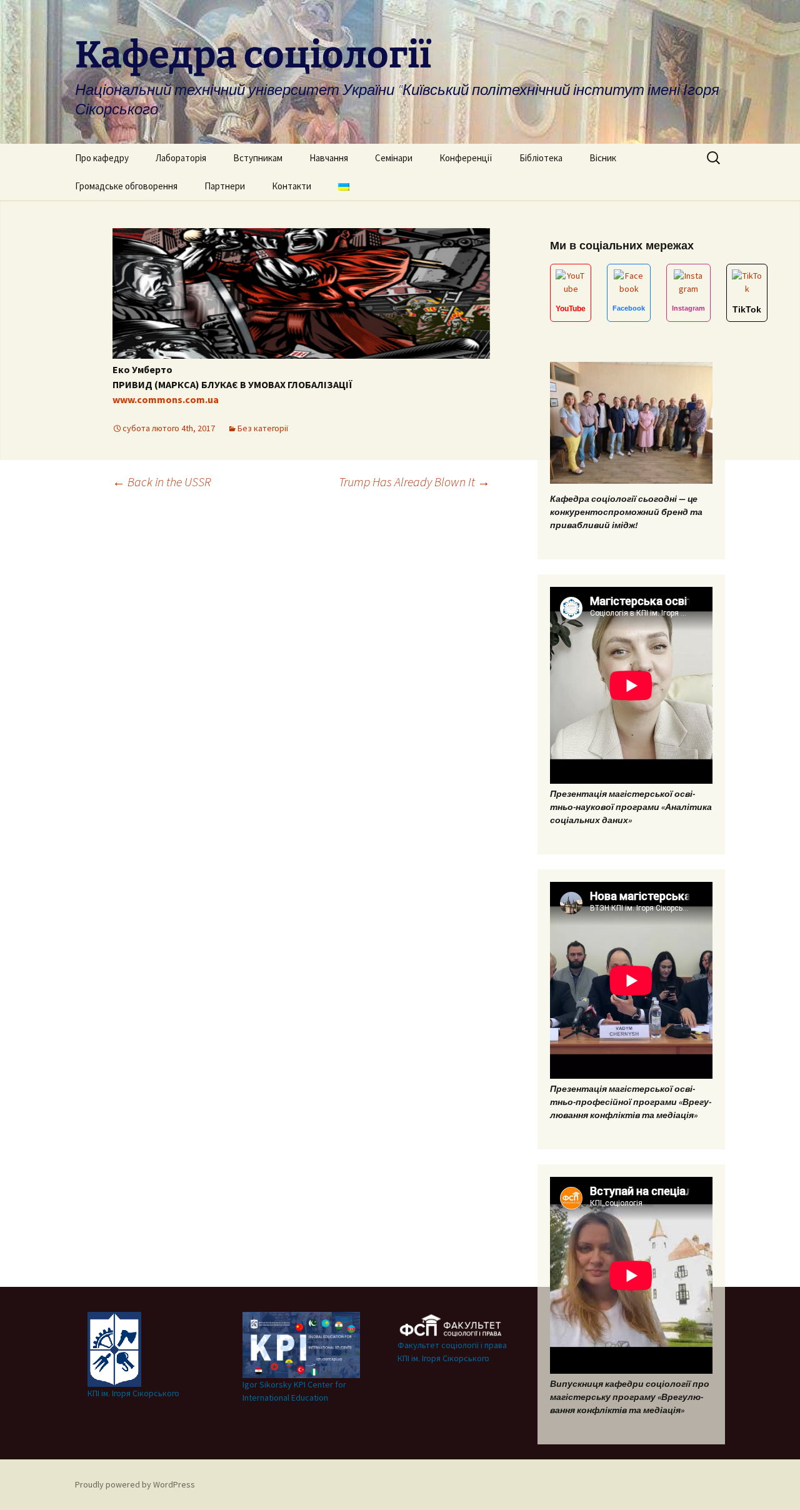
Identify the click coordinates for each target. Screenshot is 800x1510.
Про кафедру (102, 158)
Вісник (602, 158)
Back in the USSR (161, 481)
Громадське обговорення (126, 186)
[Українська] (344, 186)
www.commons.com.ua (165, 399)
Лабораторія (181, 158)
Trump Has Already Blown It (414, 481)
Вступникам (257, 158)
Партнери (224, 186)
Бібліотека (540, 158)
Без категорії (263, 428)
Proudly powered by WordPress (135, 1484)
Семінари (393, 158)
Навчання (328, 158)
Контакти (291, 186)
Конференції (465, 158)
